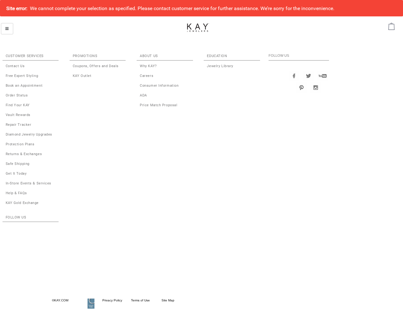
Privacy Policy (112, 300)
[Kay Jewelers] (198, 27)
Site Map (166, 300)
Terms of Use (140, 300)
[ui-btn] (7, 28)
